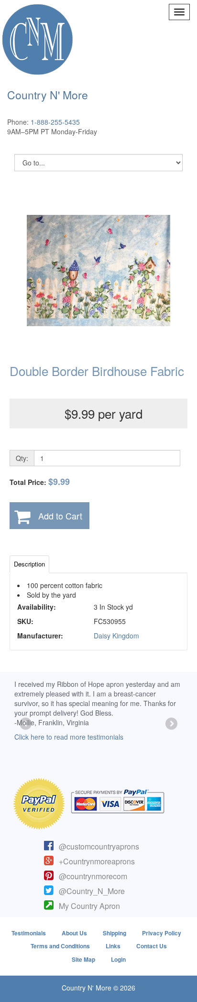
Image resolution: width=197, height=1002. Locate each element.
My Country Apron (89, 905)
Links (113, 946)
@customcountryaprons (99, 846)
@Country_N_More (92, 890)
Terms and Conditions (60, 946)
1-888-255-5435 (55, 122)
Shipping (114, 933)
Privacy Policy (161, 933)
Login (118, 959)
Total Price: (40, 482)
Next (171, 724)
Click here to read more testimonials (68, 737)
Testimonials (28, 933)
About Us (74, 933)
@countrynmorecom (93, 876)
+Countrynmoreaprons (97, 861)
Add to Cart (60, 515)
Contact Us (151, 946)
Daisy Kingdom (116, 635)
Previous (26, 724)
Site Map (83, 959)
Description (29, 563)
